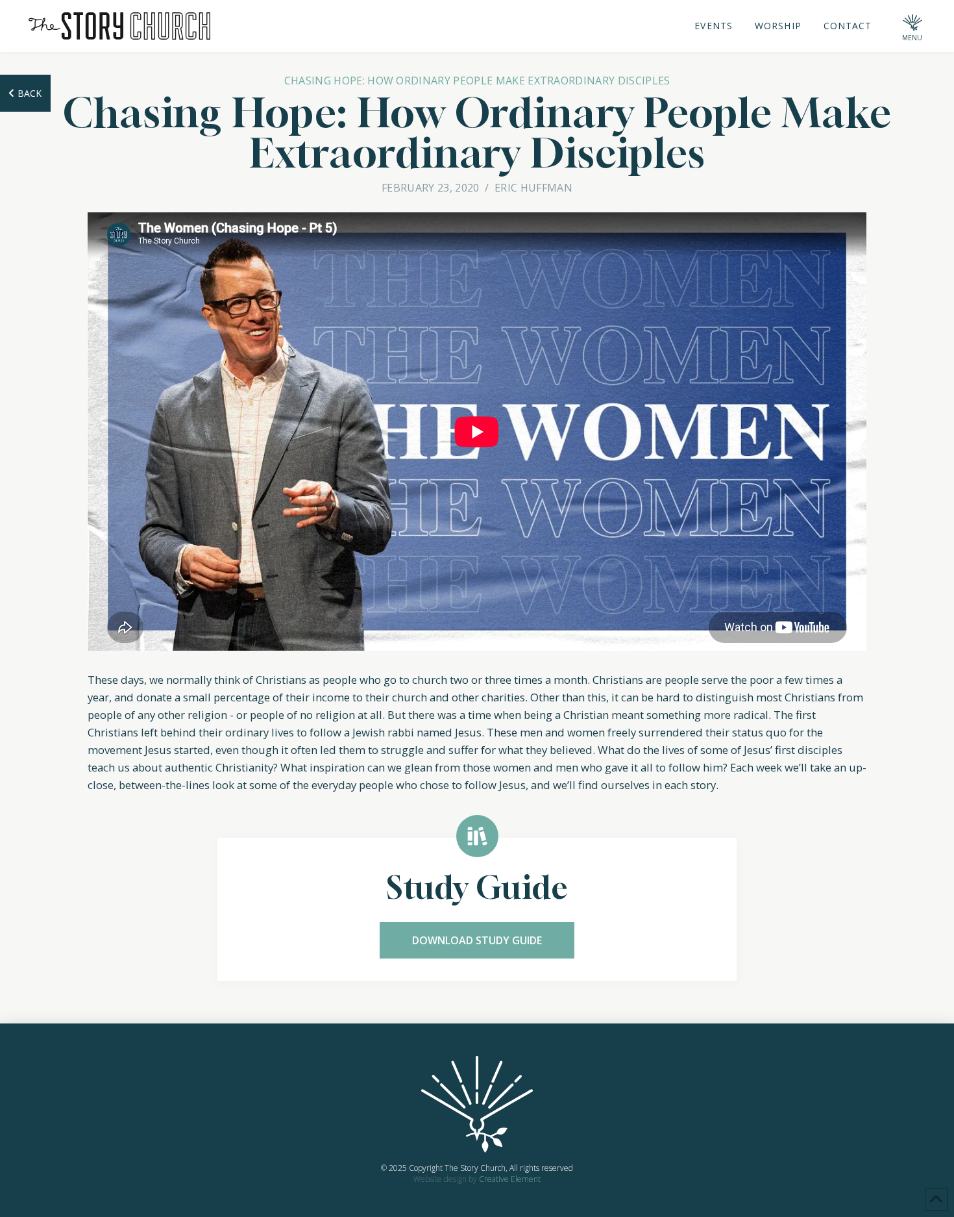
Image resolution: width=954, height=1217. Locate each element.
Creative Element (510, 1179)
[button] (912, 26)
